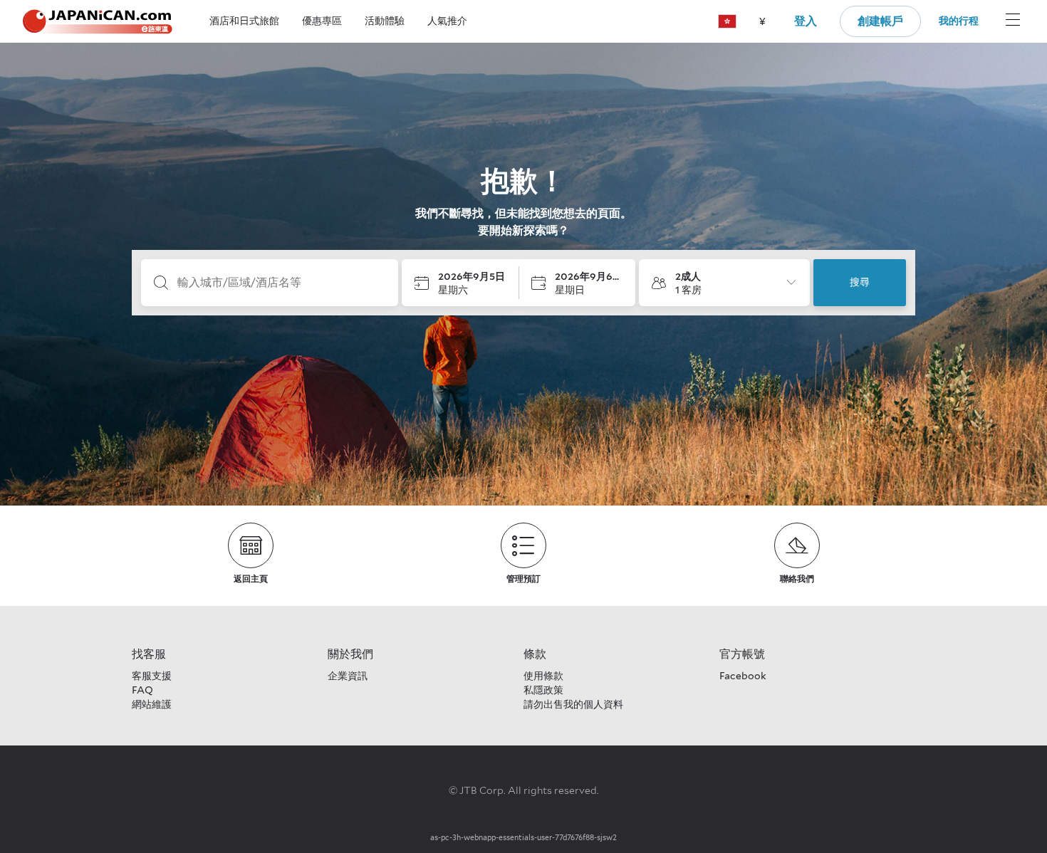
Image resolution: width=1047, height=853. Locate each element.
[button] (727, 21)
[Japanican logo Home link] (97, 21)
